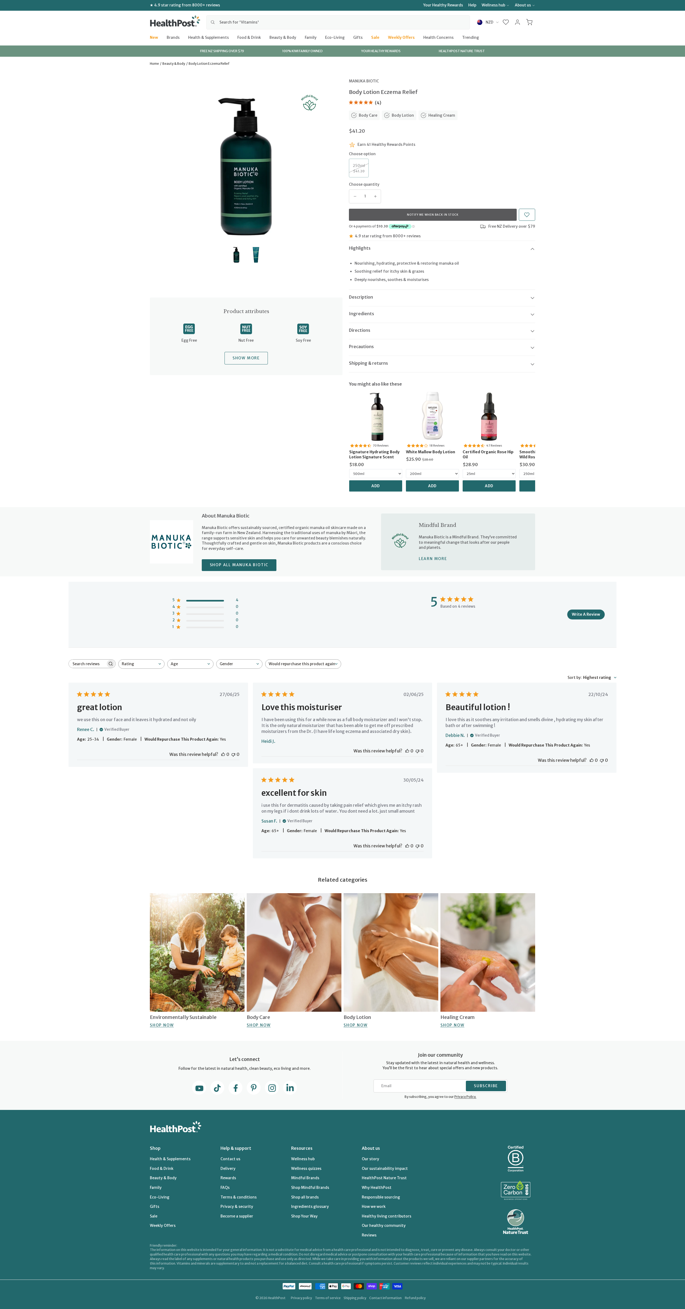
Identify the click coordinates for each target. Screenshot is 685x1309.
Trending (470, 37)
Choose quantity (364, 184)
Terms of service (328, 1298)
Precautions (361, 346)
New (154, 37)
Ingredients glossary (310, 1206)
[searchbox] (87, 664)
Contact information (385, 1298)
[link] (375, 415)
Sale (375, 37)
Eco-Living (335, 37)
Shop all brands (305, 1197)
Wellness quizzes (306, 1168)
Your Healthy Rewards (443, 5)
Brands (173, 37)
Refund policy (415, 1298)
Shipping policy (355, 1298)
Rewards (228, 1177)
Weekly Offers (401, 37)
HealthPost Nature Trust (384, 1177)
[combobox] (338, 22)
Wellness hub (493, 5)
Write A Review (586, 614)
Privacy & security (236, 1206)
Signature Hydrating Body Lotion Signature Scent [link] (374, 455)
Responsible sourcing (381, 1197)
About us (523, 5)
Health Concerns (438, 37)
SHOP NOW (162, 1025)
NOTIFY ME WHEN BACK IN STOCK (433, 214)
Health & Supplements (208, 37)
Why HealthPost (376, 1187)
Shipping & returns (368, 363)
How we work (374, 1206)
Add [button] (375, 486)
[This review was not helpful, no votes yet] (233, 754)
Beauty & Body (282, 37)
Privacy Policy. (465, 1097)
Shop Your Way (304, 1216)
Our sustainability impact (385, 1168)
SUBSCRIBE (486, 1085)
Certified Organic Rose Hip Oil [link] (488, 455)
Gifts (358, 37)
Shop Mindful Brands (310, 1187)
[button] (506, 22)
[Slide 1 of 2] (236, 255)
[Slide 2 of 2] (256, 255)
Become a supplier (236, 1216)
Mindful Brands (305, 1177)
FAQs (225, 1187)
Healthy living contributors (386, 1216)
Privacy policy (301, 1298)
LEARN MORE (433, 558)
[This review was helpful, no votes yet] (223, 754)
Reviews (369, 1235)
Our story (370, 1158)
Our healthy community (384, 1225)
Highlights (360, 248)
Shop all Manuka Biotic (239, 564)
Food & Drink (249, 37)
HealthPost (277, 1298)
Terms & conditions (238, 1197)
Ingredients (361, 313)
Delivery (227, 1168)
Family (311, 37)
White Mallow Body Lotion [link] (430, 452)
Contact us (230, 1158)
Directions (359, 330)
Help (472, 5)
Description (361, 297)
